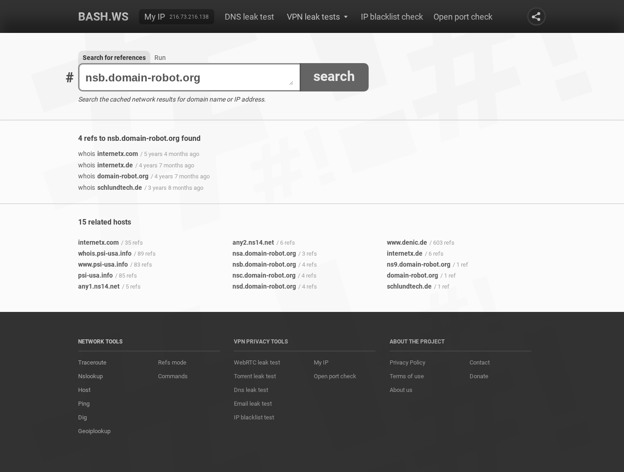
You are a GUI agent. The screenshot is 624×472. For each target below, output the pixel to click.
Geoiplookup (94, 431)
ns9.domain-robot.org (418, 264)
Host (84, 389)
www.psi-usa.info (103, 264)
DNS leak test (249, 16)
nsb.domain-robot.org (264, 264)
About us (401, 389)
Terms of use (407, 376)
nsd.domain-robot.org (264, 286)
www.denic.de (407, 242)
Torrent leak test (255, 376)
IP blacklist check (392, 16)
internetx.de (105, 165)
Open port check (463, 16)
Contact (480, 362)
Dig (82, 417)
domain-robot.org (113, 176)
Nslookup (90, 376)
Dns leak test (251, 389)
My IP (154, 16)
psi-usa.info (95, 275)
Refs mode (172, 362)
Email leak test (253, 403)
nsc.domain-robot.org (264, 275)
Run (160, 57)
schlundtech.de (110, 187)
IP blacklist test (254, 417)
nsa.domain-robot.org (264, 253)
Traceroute (92, 362)
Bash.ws (103, 16)
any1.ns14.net (99, 286)
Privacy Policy (407, 362)
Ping (84, 403)
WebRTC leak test (257, 362)
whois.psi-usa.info (105, 253)
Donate (479, 376)
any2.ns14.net (253, 242)
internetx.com (108, 153)
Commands (173, 376)
